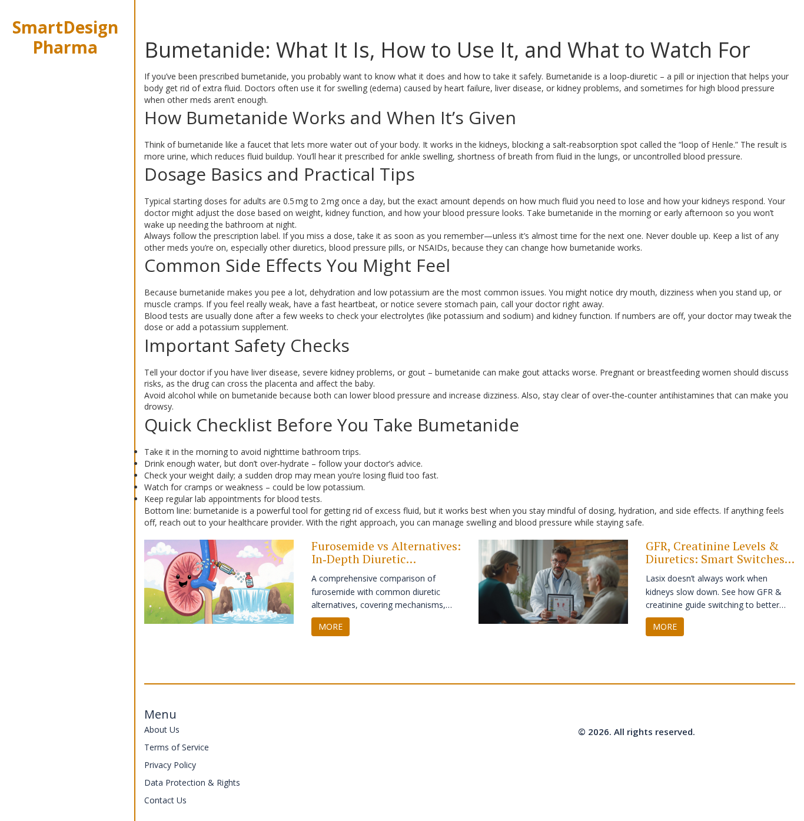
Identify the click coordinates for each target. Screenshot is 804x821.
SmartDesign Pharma (65, 37)
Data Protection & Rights (192, 782)
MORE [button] (330, 626)
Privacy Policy (170, 764)
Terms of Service (176, 747)
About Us (162, 729)
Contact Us (165, 800)
